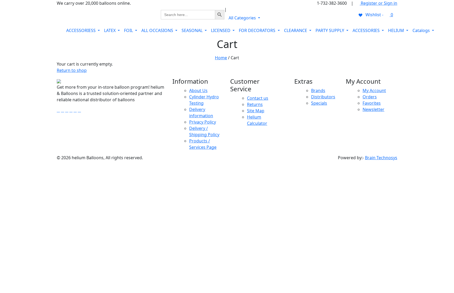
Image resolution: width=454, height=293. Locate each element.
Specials (319, 103)
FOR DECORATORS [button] (257, 30)
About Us (198, 90)
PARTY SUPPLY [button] (330, 30)
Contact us (257, 98)
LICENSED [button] (221, 30)
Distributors (323, 97)
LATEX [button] (110, 30)
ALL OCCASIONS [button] (157, 30)
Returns (255, 104)
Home (221, 58)
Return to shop (72, 70)
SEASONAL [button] (193, 30)
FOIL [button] (129, 30)
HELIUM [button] (396, 30)
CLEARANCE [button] (296, 30)
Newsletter (373, 109)
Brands (318, 90)
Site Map (255, 111)
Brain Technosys (381, 158)
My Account (374, 90)
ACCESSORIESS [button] (81, 30)
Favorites (372, 103)
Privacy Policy (202, 122)
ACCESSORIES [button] (367, 30)
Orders (370, 97)
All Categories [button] (243, 18)
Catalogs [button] (421, 30)
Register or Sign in (378, 3)
